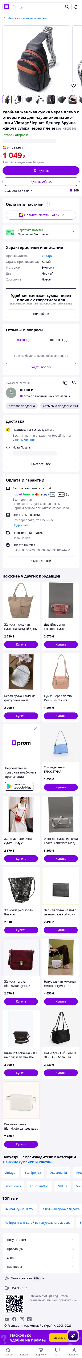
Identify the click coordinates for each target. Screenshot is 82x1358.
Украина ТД (58, 1173)
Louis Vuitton (39, 1186)
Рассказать (60, 1338)
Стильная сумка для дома (61, 1209)
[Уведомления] (75, 6)
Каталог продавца (22, 406)
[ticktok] (29, 1319)
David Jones (13, 1186)
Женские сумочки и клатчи (27, 1162)
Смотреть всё (41, 464)
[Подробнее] (47, 204)
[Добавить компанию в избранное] (74, 382)
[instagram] (21, 1319)
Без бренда (33, 1173)
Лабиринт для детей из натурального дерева (37, 1223)
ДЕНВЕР (26, 390)
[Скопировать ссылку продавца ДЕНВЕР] (65, 382)
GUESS (62, 1186)
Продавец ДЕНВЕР (16, 191)
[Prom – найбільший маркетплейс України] (7, 7)
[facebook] (14, 1319)
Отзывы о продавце (60, 406)
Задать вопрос (41, 367)
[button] (41, 170)
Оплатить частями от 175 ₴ (44, 215)
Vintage (10, 1173)
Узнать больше (24, 440)
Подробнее (41, 314)
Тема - (21, 1278)
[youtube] (6, 1319)
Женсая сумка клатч (19, 1209)
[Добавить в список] (73, 85)
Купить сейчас (41, 181)
